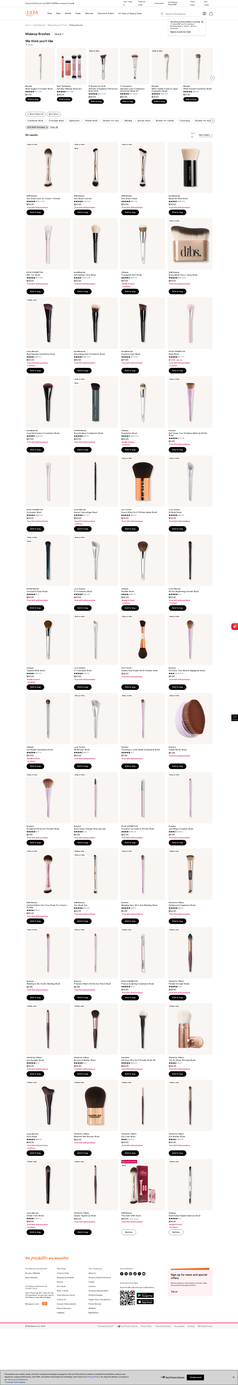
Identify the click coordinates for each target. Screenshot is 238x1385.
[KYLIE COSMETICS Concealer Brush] (47, 489)
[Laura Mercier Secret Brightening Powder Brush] (190, 569)
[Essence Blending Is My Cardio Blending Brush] (47, 959)
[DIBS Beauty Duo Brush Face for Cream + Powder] (47, 175)
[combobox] (206, 135)
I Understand (196, 1377)
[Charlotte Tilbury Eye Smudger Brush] (47, 1036)
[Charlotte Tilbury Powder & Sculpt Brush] (190, 960)
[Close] (234, 1377)
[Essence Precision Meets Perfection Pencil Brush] (95, 959)
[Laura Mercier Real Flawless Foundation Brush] (47, 332)
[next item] (212, 78)
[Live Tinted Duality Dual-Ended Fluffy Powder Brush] (142, 646)
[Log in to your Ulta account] (204, 13)
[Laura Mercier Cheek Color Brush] (47, 1193)
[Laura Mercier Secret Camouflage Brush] (95, 490)
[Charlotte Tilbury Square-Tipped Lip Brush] (95, 1191)
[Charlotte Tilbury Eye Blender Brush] (190, 1113)
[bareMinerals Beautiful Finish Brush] (190, 175)
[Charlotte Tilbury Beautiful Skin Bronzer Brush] (95, 1112)
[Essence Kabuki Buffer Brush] (190, 725)
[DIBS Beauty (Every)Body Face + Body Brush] (190, 251)
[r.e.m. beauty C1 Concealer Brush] (95, 647)
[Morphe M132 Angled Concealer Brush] (40, 72)
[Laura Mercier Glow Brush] (47, 1114)
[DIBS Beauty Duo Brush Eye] (95, 881)
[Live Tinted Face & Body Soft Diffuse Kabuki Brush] (142, 489)
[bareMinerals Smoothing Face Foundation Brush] (95, 330)
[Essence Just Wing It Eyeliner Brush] (190, 805)
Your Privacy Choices (175, 1377)
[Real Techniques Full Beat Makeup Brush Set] (71, 72)
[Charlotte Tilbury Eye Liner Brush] (142, 1113)
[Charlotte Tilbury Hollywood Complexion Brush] (190, 881)
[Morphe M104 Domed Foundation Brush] (198, 72)
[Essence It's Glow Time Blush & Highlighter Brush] (190, 647)
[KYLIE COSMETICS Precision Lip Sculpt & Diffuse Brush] (142, 805)
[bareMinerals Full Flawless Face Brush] (95, 251)
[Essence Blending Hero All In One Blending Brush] (142, 881)
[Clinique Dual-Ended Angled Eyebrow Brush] (190, 1193)
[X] (202, 22)
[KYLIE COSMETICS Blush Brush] (190, 332)
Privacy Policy (93, 1377)
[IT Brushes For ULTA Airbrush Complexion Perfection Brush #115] (103, 73)
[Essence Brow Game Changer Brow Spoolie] (95, 805)
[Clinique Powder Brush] (142, 569)
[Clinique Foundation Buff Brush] (142, 253)
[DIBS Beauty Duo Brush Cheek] (142, 175)
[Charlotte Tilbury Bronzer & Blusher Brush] (95, 1036)
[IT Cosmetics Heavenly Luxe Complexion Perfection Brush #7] (134, 73)
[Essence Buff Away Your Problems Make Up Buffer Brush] (190, 410)
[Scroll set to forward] (212, 121)
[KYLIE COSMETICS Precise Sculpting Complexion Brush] (142, 960)
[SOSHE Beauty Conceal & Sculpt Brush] (47, 568)
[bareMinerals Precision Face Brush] (142, 330)
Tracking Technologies (14, 1382)
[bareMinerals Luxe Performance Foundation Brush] (47, 409)
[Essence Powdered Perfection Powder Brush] (47, 805)
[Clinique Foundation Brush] (142, 411)
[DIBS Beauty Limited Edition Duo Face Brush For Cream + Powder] (47, 882)
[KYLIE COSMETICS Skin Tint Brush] (47, 251)
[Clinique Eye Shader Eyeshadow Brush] (47, 727)
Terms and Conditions (17, 1379)
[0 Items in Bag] (211, 13)
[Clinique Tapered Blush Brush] (47, 648)
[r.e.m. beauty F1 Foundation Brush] (95, 568)
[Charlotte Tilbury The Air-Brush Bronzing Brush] (190, 1036)
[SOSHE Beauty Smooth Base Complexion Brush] (95, 409)
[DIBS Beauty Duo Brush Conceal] (95, 175)
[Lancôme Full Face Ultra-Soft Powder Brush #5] (142, 1036)
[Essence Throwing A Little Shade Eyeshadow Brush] (142, 726)
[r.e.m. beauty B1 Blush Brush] (190, 489)
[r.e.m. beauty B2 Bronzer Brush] (95, 726)
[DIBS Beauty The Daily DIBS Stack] (142, 1191)
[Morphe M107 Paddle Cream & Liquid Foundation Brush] (166, 73)
